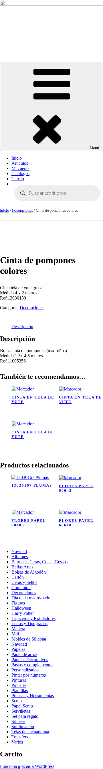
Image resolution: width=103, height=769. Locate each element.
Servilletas (20, 711)
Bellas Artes (22, 566)
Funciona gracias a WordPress (27, 766)
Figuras (18, 602)
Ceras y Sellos (24, 582)
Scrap (16, 700)
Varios (17, 742)
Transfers (19, 736)
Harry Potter (22, 613)
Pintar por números (28, 675)
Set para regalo (24, 716)
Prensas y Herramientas (32, 695)
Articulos (19, 163)
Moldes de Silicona (28, 639)
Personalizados (24, 669)
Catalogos (20, 173)
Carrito (17, 178)
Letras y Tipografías (29, 623)
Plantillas (19, 690)
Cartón (17, 577)
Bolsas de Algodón (28, 572)
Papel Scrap (22, 705)
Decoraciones (22, 210)
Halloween (21, 608)
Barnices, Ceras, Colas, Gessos (39, 561)
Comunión (21, 587)
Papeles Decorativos (29, 659)
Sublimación (22, 726)
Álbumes (19, 556)
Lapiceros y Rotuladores (33, 618)
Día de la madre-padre (31, 597)
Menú (94, 148)
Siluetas (18, 721)
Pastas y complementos (32, 664)
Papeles (18, 649)
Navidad (19, 551)
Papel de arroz (24, 654)
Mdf (15, 633)
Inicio (16, 158)
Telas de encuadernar (30, 731)
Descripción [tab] (22, 326)
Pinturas (18, 680)
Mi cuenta (20, 168)
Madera (18, 628)
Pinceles (18, 685)
